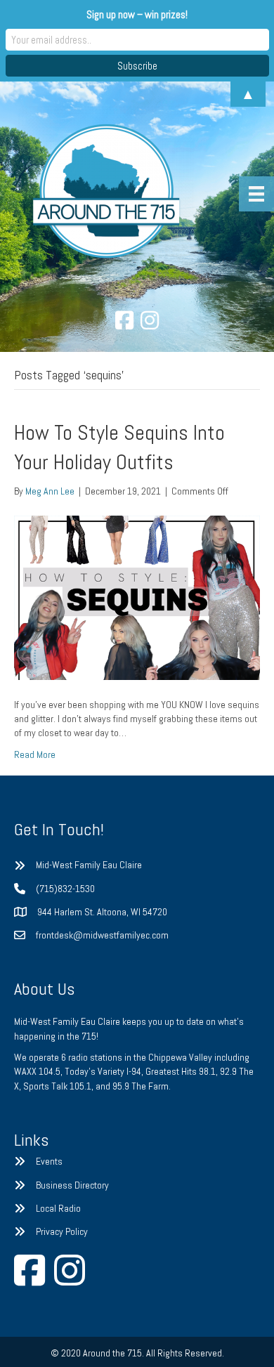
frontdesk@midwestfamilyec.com (102, 935)
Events (49, 1161)
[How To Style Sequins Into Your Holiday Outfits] (137, 597)
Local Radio (58, 1208)
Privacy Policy (62, 1231)
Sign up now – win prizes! (137, 14)
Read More (35, 754)
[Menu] (256, 193)
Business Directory (72, 1185)
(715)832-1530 (65, 888)
